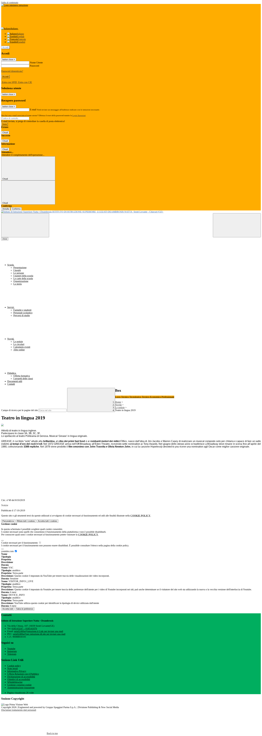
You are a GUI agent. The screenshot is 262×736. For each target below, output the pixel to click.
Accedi (5, 47)
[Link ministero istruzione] (14, 5)
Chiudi (5, 132)
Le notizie (120, 407)
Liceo (118, 397)
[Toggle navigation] (25, 225)
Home (118, 402)
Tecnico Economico (151, 397)
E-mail (33, 109)
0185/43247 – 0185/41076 (24, 628)
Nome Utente (36, 62)
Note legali (12, 668)
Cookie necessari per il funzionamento (19, 542)
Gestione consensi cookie (19, 685)
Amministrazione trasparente (21, 687)
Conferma (16, 209)
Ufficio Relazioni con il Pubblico (23, 674)
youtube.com (7, 551)
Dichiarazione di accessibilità (21, 676)
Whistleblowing (14, 682)
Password (34, 65)
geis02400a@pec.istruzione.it (39, 634)
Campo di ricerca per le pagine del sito (19, 410)
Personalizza (8, 521)
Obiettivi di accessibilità (18, 679)
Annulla (5, 209)
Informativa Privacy (16, 671)
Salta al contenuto (9, 2)
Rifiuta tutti (26, 521)
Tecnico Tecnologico (131, 397)
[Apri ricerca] (237, 225)
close (4, 239)
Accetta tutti (47, 521)
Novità (118, 404)
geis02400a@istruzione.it (38, 631)
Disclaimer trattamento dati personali (18, 710)
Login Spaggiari (79, 115)
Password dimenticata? (12, 71)
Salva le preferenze (24, 609)
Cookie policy (14, 665)
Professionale (167, 397)
